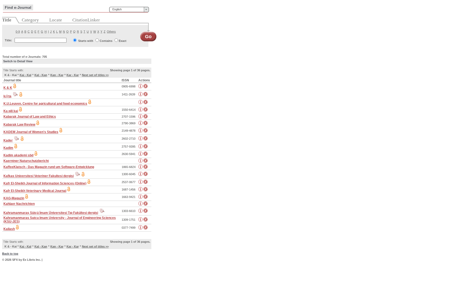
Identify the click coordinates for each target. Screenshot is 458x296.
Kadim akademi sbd (18, 155)
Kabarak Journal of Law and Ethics (29, 116)
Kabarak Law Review (19, 124)
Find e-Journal (18, 7)
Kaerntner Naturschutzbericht (26, 161)
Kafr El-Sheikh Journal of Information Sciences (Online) (44, 183)
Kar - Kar (73, 75)
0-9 (18, 31)
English (117, 9)
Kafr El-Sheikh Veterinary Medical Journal (34, 191)
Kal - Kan (40, 75)
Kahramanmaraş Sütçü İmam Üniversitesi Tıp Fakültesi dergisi (50, 213)
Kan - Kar (56, 75)
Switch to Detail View (18, 61)
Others (111, 31)
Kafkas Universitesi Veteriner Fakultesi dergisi (38, 176)
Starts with (85, 40)
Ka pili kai (10, 111)
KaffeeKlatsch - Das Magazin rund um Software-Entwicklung (48, 167)
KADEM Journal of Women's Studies (30, 132)
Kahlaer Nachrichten (19, 204)
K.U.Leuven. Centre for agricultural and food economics (45, 103)
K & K (7, 88)
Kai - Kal (25, 75)
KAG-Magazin (13, 198)
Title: (8, 40)
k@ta (7, 96)
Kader (8, 140)
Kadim (8, 148)
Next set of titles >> (95, 75)
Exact (122, 40)
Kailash (9, 229)
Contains (106, 40)
